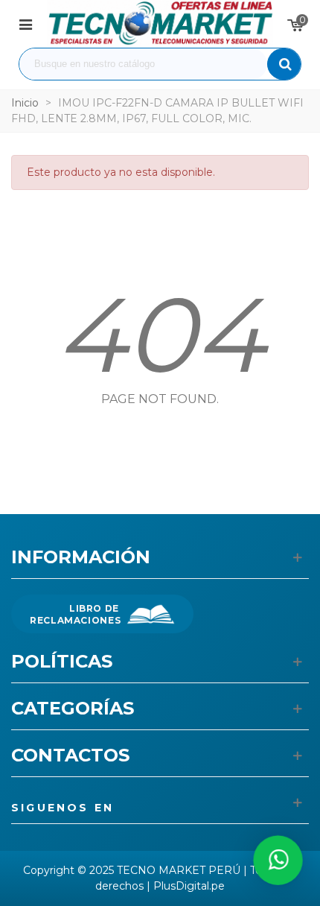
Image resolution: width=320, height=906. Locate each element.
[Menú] (25, 24)
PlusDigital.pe (189, 886)
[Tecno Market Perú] (160, 24)
